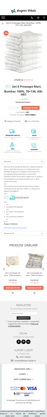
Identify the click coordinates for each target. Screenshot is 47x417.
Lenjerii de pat (2, 412)
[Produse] (3, 18)
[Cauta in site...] (44, 17)
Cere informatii (33, 121)
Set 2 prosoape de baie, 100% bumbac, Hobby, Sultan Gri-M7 (34, 274)
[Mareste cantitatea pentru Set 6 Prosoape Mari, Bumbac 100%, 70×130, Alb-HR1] (18, 108)
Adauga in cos (30, 108)
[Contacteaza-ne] (32, 17)
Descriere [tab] (7, 161)
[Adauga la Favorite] (13, 293)
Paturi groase (42, 412)
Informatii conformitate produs (15, 228)
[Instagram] (28, 342)
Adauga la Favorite (13, 121)
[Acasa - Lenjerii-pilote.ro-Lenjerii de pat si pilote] (23, 11)
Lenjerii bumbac (32, 412)
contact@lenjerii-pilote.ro (25, 360)
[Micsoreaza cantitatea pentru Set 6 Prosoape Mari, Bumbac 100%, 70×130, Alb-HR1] (10, 108)
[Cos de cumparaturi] (38, 17)
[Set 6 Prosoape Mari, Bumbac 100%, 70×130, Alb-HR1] (23, 51)
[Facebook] (19, 342)
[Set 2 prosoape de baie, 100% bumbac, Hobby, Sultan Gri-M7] (34, 260)
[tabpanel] (23, 51)
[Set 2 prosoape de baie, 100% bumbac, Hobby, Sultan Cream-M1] (12, 260)
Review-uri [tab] (9, 233)
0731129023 (25, 357)
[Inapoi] (2, 23)
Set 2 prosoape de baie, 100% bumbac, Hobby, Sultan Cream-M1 (13, 274)
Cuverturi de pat (19, 412)
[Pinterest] (23, 342)
